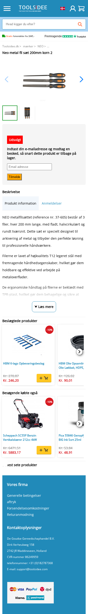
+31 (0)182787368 (41, 563)
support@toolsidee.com (32, 569)
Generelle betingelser (24, 495)
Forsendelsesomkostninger (28, 508)
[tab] (20, 203)
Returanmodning (20, 514)
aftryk (11, 502)
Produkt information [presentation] (20, 203)
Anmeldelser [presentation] (52, 203)
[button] (80, 79)
